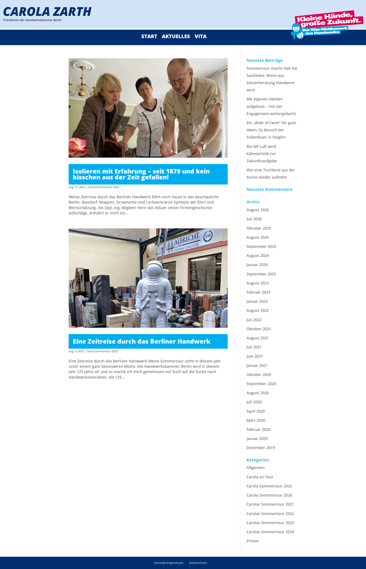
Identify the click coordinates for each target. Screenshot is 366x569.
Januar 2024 (257, 264)
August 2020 (258, 392)
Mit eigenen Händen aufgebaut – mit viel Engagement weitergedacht (271, 106)
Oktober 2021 (259, 328)
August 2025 (258, 237)
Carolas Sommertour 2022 (270, 513)
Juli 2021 (254, 347)
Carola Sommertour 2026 (269, 495)
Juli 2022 (254, 319)
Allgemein (256, 467)
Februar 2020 (258, 429)
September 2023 (261, 273)
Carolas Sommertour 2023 (270, 522)
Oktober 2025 (259, 228)
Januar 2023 (257, 301)
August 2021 (258, 337)
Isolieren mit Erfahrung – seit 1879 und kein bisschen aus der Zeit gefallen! (141, 174)
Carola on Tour (260, 476)
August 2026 (258, 209)
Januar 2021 (257, 365)
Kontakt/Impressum (168, 563)
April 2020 (256, 411)
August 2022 (258, 310)
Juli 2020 (254, 401)
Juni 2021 (255, 356)
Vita (201, 37)
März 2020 (256, 420)
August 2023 (258, 283)
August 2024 (258, 255)
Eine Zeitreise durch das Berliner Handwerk (141, 341)
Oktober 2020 (259, 374)
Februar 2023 (258, 292)
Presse (253, 540)
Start (149, 37)
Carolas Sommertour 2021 (270, 504)
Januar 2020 (257, 438)
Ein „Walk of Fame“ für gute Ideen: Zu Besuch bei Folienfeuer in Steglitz (271, 130)
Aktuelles (176, 37)
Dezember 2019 (261, 447)
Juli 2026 (254, 218)
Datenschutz (198, 563)
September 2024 (261, 246)
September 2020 (261, 383)
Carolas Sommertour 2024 (270, 531)
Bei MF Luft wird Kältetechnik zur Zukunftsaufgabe (262, 153)
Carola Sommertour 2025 (103, 187)
